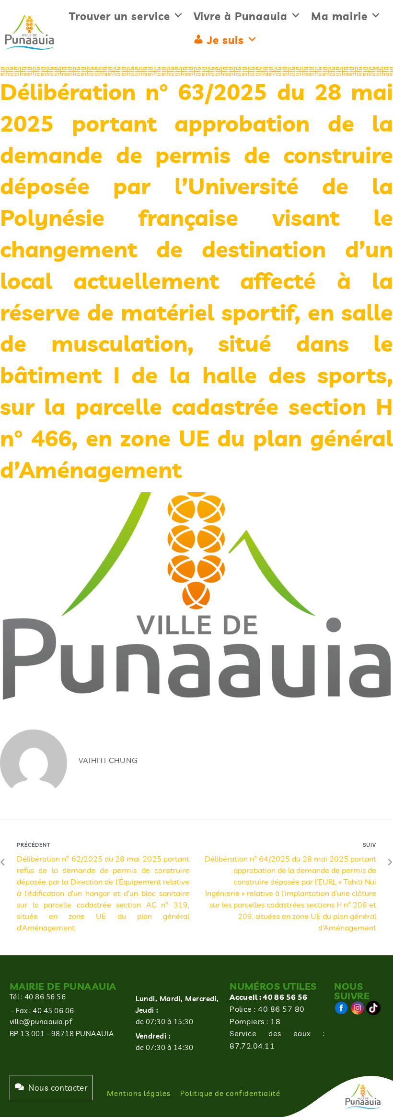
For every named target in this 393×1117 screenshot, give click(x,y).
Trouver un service (119, 16)
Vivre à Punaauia (241, 16)
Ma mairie (339, 16)
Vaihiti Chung (108, 760)
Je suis (225, 40)
